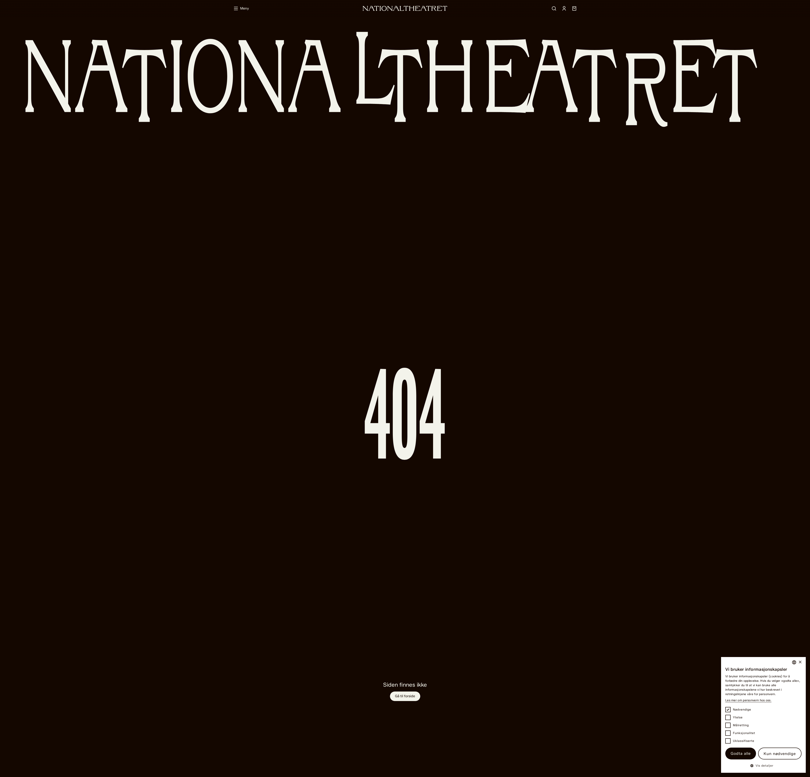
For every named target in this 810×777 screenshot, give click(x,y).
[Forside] (405, 8)
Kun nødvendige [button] (780, 753)
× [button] (800, 662)
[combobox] (794, 662)
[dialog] (763, 715)
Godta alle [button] (741, 753)
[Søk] (554, 8)
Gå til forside (405, 696)
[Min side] (564, 8)
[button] (763, 765)
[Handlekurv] (574, 8)
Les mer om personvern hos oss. (748, 700)
